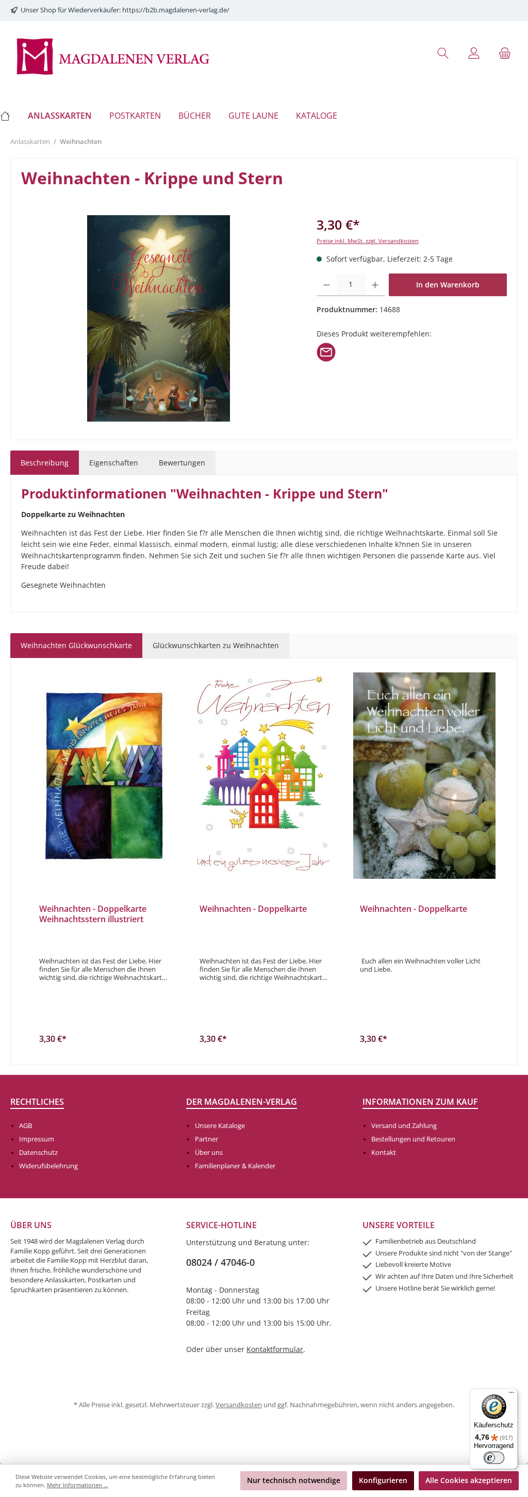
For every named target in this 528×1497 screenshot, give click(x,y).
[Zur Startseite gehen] (113, 55)
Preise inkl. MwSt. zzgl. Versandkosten (368, 241)
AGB (25, 1125)
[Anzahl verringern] (327, 284)
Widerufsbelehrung (48, 1166)
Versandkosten (239, 1405)
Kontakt (383, 1152)
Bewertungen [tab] (182, 463)
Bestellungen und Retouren (413, 1139)
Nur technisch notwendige (293, 1480)
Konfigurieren (383, 1480)
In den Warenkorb (448, 284)
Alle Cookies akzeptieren (468, 1480)
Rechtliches (37, 1101)
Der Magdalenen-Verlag (241, 1101)
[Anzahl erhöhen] (375, 284)
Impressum (36, 1139)
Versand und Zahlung (404, 1125)
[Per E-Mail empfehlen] (326, 351)
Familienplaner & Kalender (235, 1166)
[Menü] (511, 1395)
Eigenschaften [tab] (113, 463)
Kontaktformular (274, 1349)
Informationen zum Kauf (420, 1101)
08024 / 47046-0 (220, 1262)
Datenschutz (38, 1152)
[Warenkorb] (505, 52)
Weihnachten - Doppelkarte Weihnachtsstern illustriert (92, 914)
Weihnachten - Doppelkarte (253, 909)
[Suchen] (443, 52)
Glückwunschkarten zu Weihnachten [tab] (216, 645)
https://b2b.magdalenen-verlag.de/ (175, 10)
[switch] (494, 1458)
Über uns (209, 1152)
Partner (206, 1139)
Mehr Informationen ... (77, 1485)
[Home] (9, 115)
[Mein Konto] (474, 52)
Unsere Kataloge (220, 1125)
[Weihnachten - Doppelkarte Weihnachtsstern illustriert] (104, 775)
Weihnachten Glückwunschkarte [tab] (76, 645)
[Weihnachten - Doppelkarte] (264, 775)
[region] (158, 318)
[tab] (44, 462)
